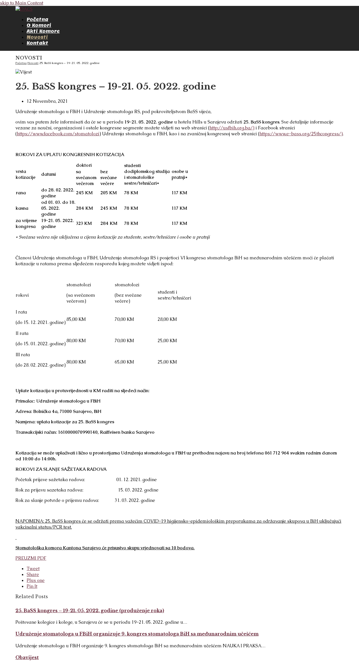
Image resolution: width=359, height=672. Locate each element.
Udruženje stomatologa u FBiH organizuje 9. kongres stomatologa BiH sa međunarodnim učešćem (137, 634)
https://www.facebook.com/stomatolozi (58, 134)
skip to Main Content (21, 3)
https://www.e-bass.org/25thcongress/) (301, 134)
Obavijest (27, 657)
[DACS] (24, 9)
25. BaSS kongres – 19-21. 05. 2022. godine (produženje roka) (89, 610)
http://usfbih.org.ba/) (232, 128)
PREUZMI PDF (30, 558)
